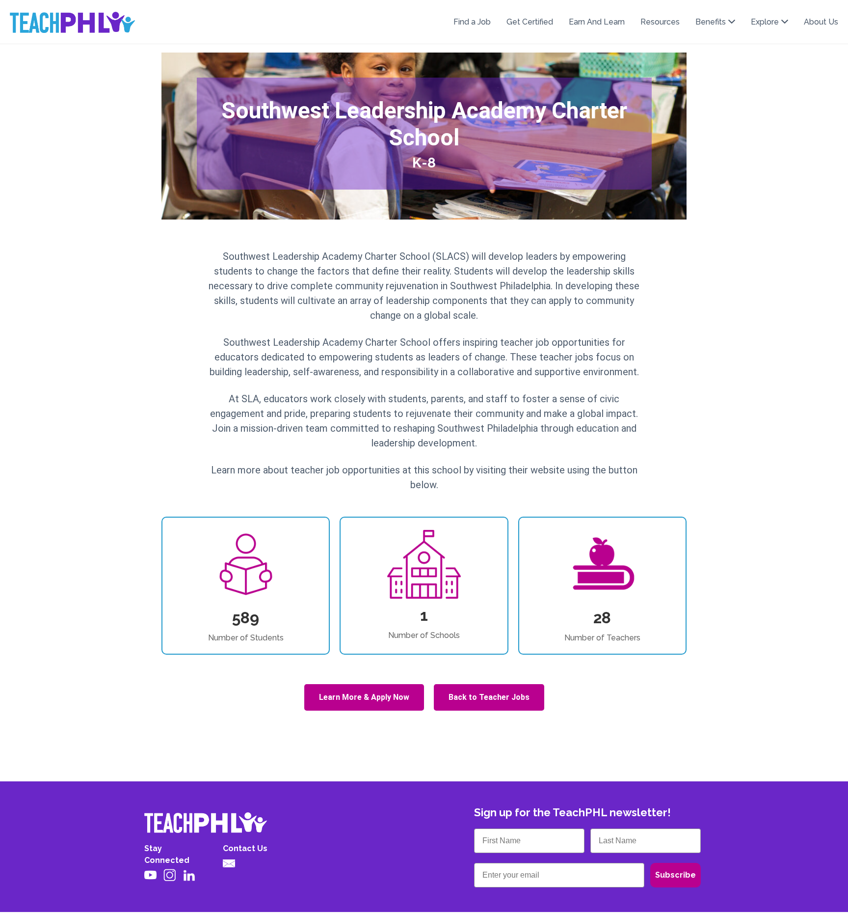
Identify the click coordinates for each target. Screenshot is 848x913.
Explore (765, 22)
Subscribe (675, 875)
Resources (660, 22)
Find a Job (472, 22)
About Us (821, 22)
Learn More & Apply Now (364, 697)
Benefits (710, 22)
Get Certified (529, 22)
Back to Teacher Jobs (489, 697)
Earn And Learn (597, 22)
